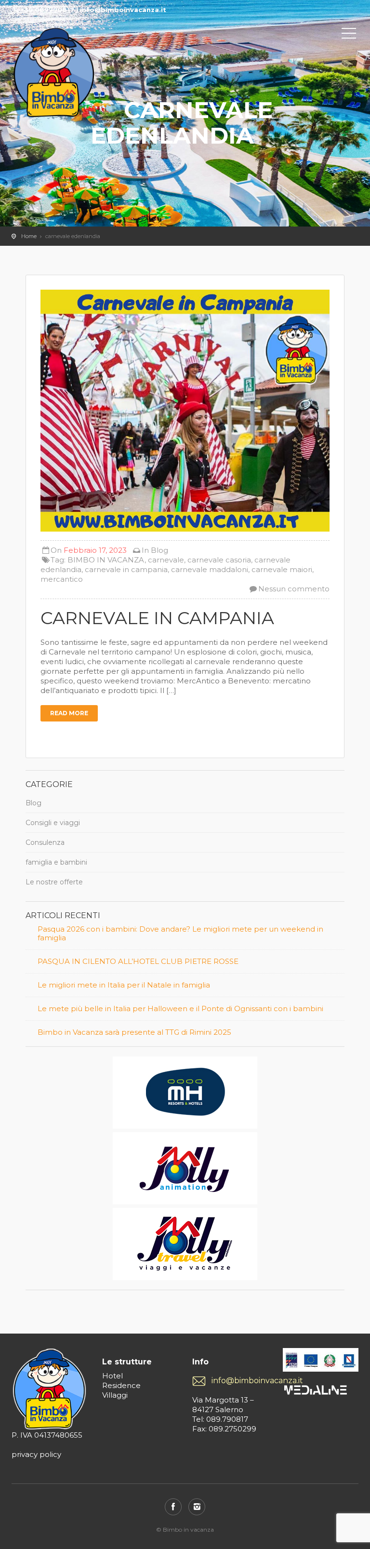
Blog (159, 550)
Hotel (112, 1375)
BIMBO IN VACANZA (106, 559)
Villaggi (115, 1395)
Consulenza (45, 842)
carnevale (166, 559)
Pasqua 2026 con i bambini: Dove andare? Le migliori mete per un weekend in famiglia (180, 933)
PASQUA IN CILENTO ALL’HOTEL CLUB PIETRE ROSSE (138, 961)
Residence (121, 1385)
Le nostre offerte (54, 882)
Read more (69, 713)
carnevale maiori (281, 569)
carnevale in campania (126, 569)
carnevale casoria (219, 559)
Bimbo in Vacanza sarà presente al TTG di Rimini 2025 (134, 1032)
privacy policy (36, 1454)
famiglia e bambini (56, 862)
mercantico (61, 579)
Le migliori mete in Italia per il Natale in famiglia (124, 985)
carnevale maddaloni (209, 569)
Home (29, 236)
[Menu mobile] (349, 35)
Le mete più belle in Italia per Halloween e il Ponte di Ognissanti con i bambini (180, 1008)
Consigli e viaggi (53, 822)
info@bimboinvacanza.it (239, 1380)
